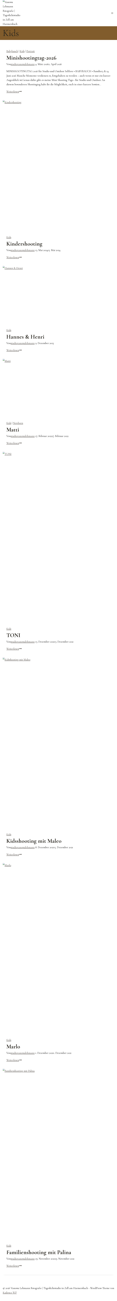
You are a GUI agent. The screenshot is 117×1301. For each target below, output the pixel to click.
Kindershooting (24, 243)
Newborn (18, 423)
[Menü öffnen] (112, 13)
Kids (22, 51)
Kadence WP (10, 1292)
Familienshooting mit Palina (38, 1252)
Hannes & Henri (25, 336)
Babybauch (12, 51)
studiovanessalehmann (23, 64)
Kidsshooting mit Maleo (33, 840)
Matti (12, 429)
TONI (13, 635)
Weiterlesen (14, 91)
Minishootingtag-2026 (31, 57)
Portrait (30, 51)
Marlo (13, 1046)
